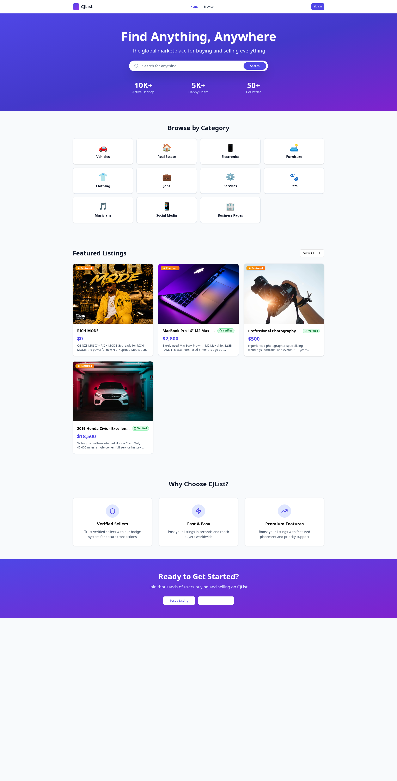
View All (308, 253)
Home (194, 6)
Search (255, 66)
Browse (208, 6)
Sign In (318, 6)
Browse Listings (216, 600)
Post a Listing (179, 600)
